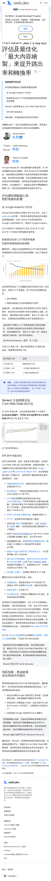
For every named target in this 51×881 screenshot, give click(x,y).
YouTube (7, 850)
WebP (18, 523)
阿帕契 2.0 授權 (23, 763)
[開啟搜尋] (40, 2)
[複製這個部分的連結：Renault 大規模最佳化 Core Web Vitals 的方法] (35, 404)
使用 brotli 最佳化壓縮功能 (18, 514)
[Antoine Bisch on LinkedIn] (20, 138)
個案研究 (7, 833)
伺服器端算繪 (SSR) (15, 484)
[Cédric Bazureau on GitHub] (14, 150)
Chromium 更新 (10, 829)
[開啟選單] (3, 3)
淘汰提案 (29, 585)
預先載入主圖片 (14, 572)
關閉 (26, 29)
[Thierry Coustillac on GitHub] (14, 162)
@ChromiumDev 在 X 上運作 (15, 846)
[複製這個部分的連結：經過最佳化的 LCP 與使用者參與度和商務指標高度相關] (31, 243)
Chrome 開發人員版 (11, 825)
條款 (3, 869)
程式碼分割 (12, 491)
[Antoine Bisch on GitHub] (17, 138)
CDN (9, 498)
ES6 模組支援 (13, 594)
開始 (26, 36)
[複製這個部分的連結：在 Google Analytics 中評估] (34, 207)
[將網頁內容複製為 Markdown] (36, 72)
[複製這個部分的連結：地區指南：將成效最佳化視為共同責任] (28, 675)
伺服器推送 (12, 582)
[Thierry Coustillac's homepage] (17, 162)
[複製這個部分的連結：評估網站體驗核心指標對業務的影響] (25, 199)
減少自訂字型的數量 (16, 559)
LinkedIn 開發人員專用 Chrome (16, 854)
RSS (5, 858)
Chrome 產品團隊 (16, 635)
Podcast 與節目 (10, 837)
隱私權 (10, 869)
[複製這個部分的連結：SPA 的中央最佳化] (24, 455)
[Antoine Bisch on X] (14, 138)
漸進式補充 (12, 590)
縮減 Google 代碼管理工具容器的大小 (23, 551)
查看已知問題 (9, 815)
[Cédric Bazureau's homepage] (17, 150)
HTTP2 (10, 519)
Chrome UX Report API (25, 472)
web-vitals (6, 216)
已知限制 (38, 635)
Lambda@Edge (14, 501)
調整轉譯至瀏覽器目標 (35, 541)
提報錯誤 (7, 811)
